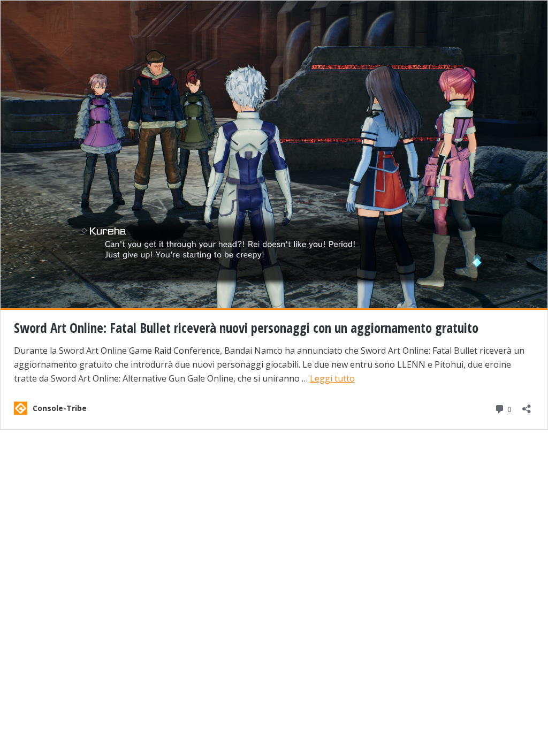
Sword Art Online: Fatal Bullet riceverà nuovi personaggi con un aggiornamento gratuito (246, 327)
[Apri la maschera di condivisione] (526, 405)
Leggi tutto (332, 378)
